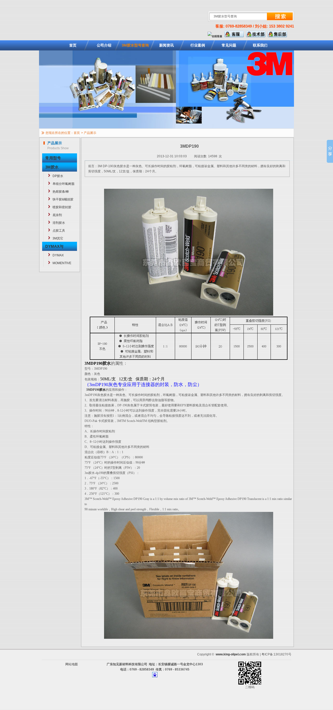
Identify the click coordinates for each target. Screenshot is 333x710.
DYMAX (58, 255)
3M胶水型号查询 (135, 45)
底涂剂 (57, 215)
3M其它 (58, 238)
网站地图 (71, 664)
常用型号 (53, 158)
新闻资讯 (166, 45)
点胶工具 (59, 230)
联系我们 (260, 45)
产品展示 (90, 133)
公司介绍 (104, 45)
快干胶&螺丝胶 (63, 199)
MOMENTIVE (62, 263)
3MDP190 (92, 390)
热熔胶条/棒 (61, 191)
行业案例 (197, 45)
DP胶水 (58, 176)
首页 (72, 45)
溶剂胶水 (59, 223)
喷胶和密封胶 (62, 207)
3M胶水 (52, 167)
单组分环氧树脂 (63, 184)
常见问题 (229, 45)
